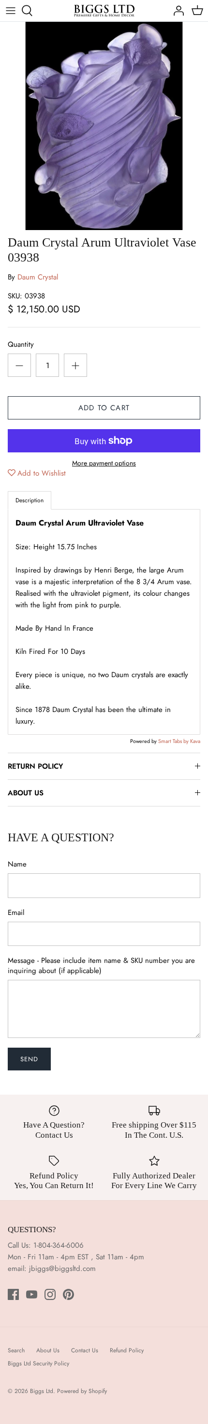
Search (16, 1350)
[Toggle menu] (10, 10)
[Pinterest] (68, 1294)
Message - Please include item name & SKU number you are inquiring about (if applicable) (101, 966)
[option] (104, 126)
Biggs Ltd (41, 1391)
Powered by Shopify (82, 1391)
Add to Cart (104, 407)
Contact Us (84, 1350)
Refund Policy (127, 1350)
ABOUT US (26, 793)
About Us (47, 1350)
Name (17, 864)
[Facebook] (13, 1294)
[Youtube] (31, 1294)
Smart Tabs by (174, 741)
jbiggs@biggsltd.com (62, 1268)
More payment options (104, 463)
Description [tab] (29, 500)
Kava (195, 741)
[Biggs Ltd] (104, 10)
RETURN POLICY (35, 766)
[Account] (176, 10)
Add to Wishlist (41, 473)
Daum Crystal (37, 277)
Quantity (21, 345)
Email (16, 913)
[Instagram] (50, 1294)
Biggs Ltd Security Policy (38, 1363)
